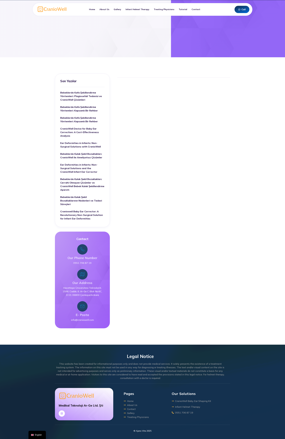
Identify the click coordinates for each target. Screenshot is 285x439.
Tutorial (183, 9)
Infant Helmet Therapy (137, 9)
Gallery (117, 9)
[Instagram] (62, 413)
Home (92, 9)
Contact (196, 9)
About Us (104, 9)
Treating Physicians (164, 9)
